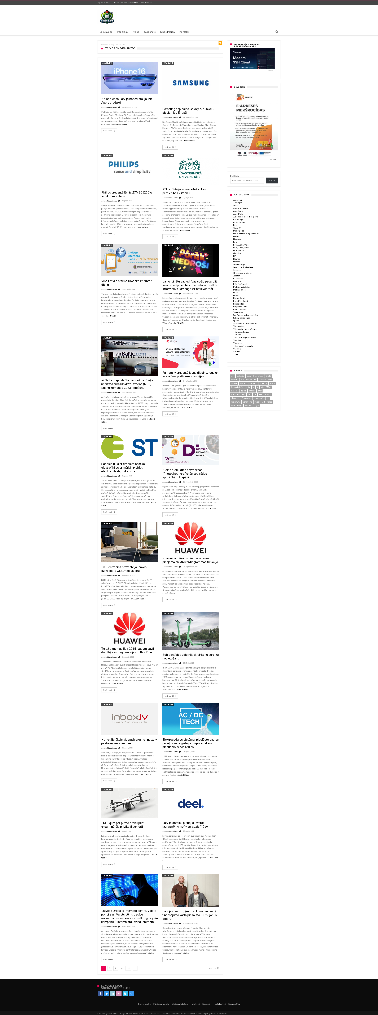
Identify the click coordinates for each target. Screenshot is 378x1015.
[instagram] (131, 993)
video (269, 402)
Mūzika (236, 292)
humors (236, 261)
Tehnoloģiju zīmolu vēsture (244, 329)
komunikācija (237, 387)
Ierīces (243, 383)
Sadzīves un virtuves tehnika (245, 315)
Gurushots (237, 253)
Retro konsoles (239, 309)
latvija (247, 387)
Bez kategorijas (239, 219)
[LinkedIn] (112, 993)
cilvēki (268, 376)
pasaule (252, 391)
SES (260, 394)
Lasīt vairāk (108, 131)
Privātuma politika (161, 1004)
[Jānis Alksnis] (107, 9)
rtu (255, 394)
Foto (235, 242)
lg (253, 387)
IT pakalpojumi (219, 1004)
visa (233, 405)
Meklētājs (234, 176)
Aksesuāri (237, 200)
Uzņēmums (247, 402)
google (234, 383)
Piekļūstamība (144, 1004)
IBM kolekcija (239, 264)
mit (262, 387)
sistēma (267, 394)
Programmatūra (240, 306)
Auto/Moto (238, 214)
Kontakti (206, 1004)
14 (128, 968)
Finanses (237, 239)
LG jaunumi (238, 278)
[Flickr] (119, 993)
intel (262, 383)
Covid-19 (237, 228)
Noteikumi (195, 1004)
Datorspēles (238, 231)
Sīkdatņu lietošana (180, 1004)
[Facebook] (100, 993)
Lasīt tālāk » (122, 124)
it (266, 383)
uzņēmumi (235, 402)
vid (263, 402)
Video (235, 354)
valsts (257, 402)
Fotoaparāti (238, 250)
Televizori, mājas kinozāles (244, 337)
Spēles (236, 320)
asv (232, 376)
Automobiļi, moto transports (245, 217)
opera (243, 391)
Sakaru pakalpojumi (241, 318)
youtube (248, 405)
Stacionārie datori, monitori (245, 323)
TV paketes (238, 343)
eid (242, 379)
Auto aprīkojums (240, 208)
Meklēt (272, 180)
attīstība (240, 376)
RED (249, 394)
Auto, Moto (238, 211)
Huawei (236, 259)
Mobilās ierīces (239, 290)
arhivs (235, 205)
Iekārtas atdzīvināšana (243, 267)
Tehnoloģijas (238, 326)
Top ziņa (237, 340)
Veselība (237, 349)
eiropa (249, 379)
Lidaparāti (237, 281)
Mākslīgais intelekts (241, 284)
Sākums (104, 45)
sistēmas (235, 398)
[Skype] (125, 993)
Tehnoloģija (246, 398)
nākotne (234, 391)
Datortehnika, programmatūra (246, 233)
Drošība (234, 379)
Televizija (237, 335)
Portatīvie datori (240, 301)
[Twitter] (106, 993)
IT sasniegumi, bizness (242, 273)
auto (249, 376)
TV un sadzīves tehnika (243, 346)
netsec (236, 295)
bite (235, 225)
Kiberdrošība (234, 1004)
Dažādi (236, 236)
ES (255, 379)
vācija (239, 405)
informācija (253, 383)
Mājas (268, 387)
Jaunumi (107, 63)
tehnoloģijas (259, 398)
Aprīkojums (238, 202)
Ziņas (256, 405)
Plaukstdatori (239, 298)
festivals (262, 379)
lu (257, 387)
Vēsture (236, 351)
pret (259, 391)
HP (234, 256)
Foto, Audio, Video (241, 245)
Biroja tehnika (239, 222)
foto (270, 379)
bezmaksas (258, 376)
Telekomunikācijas (241, 332)
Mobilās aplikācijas (241, 287)
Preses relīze (238, 304)
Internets (237, 270)
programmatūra (238, 394)
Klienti (272, 383)
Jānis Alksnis (112, 107)
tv (268, 398)
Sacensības (238, 312)
